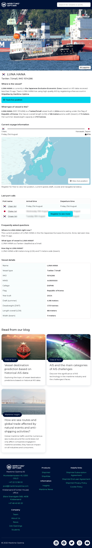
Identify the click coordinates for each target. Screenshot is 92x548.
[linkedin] (56, 543)
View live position (80, 181)
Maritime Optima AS (15, 472)
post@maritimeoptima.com (15, 486)
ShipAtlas (46, 476)
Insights (46, 485)
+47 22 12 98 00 (16, 482)
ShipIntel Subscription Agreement (76, 473)
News (15, 522)
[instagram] (79, 543)
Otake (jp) (12, 211)
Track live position (14, 100)
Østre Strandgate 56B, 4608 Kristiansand (15, 498)
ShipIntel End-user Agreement (76, 479)
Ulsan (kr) (12, 206)
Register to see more (60, 214)
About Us (15, 518)
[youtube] (87, 543)
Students (16, 530)
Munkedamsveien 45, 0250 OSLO (15, 477)
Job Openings (15, 526)
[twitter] (71, 543)
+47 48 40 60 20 (15, 503)
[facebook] (64, 543)
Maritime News (46, 489)
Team (15, 514)
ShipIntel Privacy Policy (76, 483)
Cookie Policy (76, 487)
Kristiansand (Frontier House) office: (16, 491)
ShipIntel (46, 472)
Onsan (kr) (12, 216)
